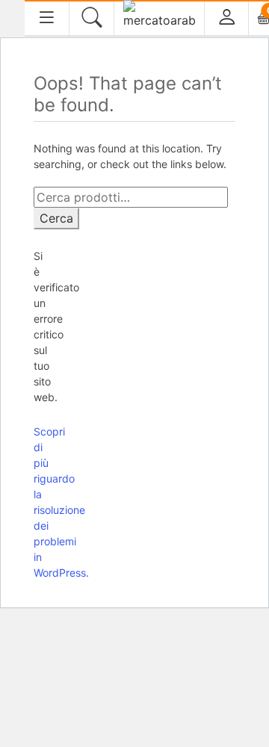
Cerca (56, 218)
